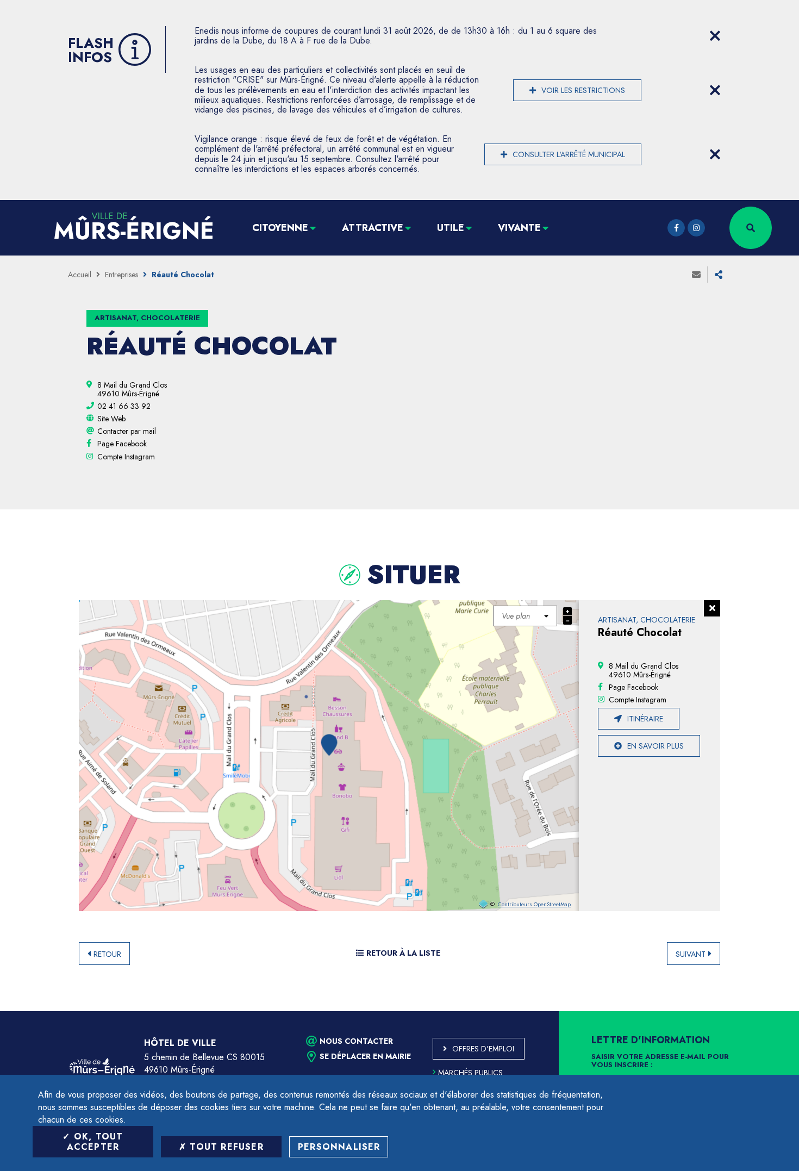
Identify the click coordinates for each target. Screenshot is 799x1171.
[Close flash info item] (715, 36)
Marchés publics (470, 1072)
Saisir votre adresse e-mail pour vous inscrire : (660, 1061)
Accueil (79, 274)
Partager (718, 274)
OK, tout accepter (95, 1141)
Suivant (691, 954)
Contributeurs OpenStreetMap (534, 904)
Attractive (372, 228)
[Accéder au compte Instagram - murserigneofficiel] (696, 227)
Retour (107, 954)
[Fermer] (712, 608)
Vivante (519, 228)
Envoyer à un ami (696, 274)
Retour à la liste (403, 953)
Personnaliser (339, 1147)
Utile (450, 228)
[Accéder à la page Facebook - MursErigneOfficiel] (676, 227)
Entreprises (121, 274)
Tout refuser (225, 1147)
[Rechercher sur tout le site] (750, 228)
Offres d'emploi (483, 1048)
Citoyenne (280, 228)
